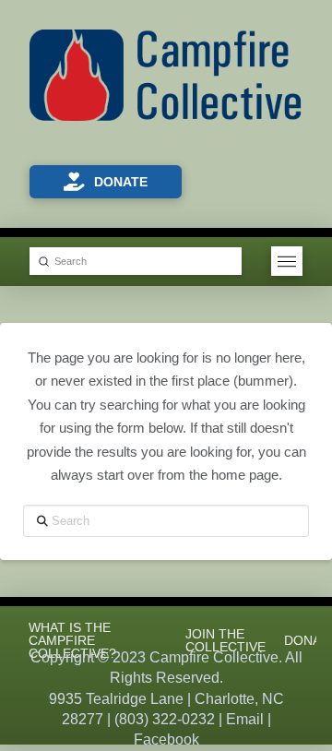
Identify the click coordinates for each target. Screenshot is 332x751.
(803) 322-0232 (164, 719)
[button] (286, 261)
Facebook (166, 739)
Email (245, 719)
